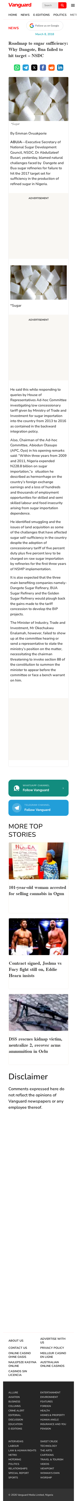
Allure (13, 1392)
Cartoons (47, 1455)
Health (45, 1410)
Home (12, 15)
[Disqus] (38, 1173)
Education (15, 1424)
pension (45, 1428)
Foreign (45, 1406)
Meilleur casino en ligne (53, 1355)
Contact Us (17, 1348)
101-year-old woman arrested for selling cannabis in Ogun (37, 890)
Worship (46, 1477)
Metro (12, 1455)
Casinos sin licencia (17, 1373)
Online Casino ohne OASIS (19, 1355)
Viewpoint (47, 1468)
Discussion (15, 1419)
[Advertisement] (38, 226)
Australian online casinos (52, 1364)
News (25, 15)
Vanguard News (19, 5)
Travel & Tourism (51, 1459)
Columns (14, 1406)
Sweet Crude (49, 1441)
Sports (13, 1477)
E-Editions (41, 15)
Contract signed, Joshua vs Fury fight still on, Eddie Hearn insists (35, 969)
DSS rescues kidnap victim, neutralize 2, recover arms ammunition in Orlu (35, 1044)
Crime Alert (16, 1410)
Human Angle (49, 1419)
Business (14, 1401)
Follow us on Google (47, 25)
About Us (15, 1341)
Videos (44, 1464)
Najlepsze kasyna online (22, 1364)
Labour (13, 1446)
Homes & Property (52, 1415)
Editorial (14, 1415)
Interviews (15, 1441)
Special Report (18, 1473)
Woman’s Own (50, 1473)
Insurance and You (53, 1424)
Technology (48, 1446)
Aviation (14, 1397)
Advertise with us (53, 1340)
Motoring (14, 1459)
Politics (60, 15)
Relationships (17, 1468)
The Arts (46, 1450)
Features (46, 1401)
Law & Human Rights (22, 1450)
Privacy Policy (52, 1348)
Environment (49, 1397)
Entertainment (50, 1392)
